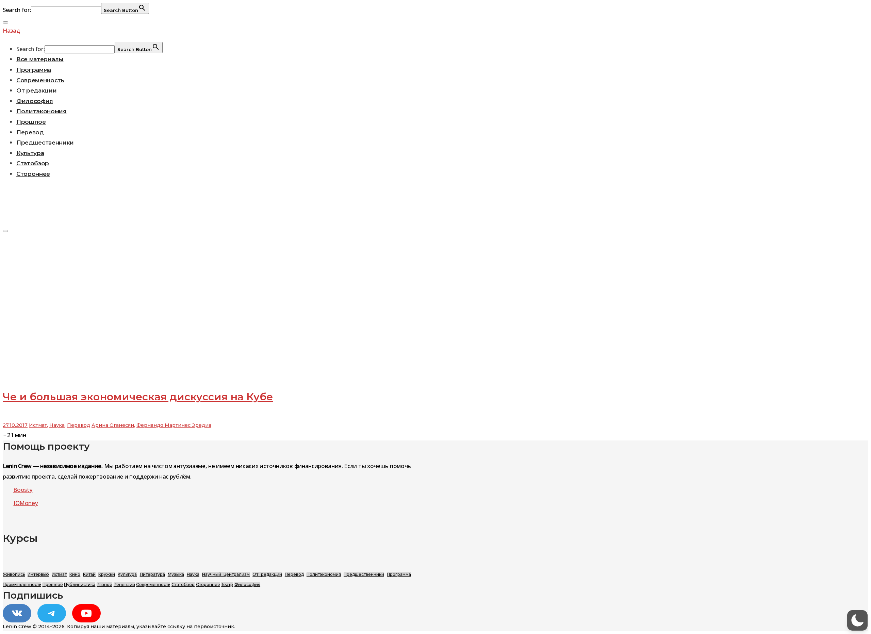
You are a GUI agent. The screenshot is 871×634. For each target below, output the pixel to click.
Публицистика (79, 584)
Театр (227, 584)
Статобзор (32, 163)
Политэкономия (41, 111)
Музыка (176, 574)
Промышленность (22, 584)
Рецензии (124, 584)
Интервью (38, 574)
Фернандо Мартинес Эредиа (173, 425)
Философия (34, 101)
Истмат (38, 425)
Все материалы (40, 59)
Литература (152, 574)
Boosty (23, 490)
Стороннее (33, 173)
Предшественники (45, 142)
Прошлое (31, 121)
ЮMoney (26, 503)
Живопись (14, 574)
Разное (104, 584)
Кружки (106, 574)
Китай (89, 574)
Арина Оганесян (113, 425)
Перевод (30, 132)
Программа (33, 69)
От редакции (36, 90)
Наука (57, 425)
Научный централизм (226, 574)
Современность (40, 80)
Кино (74, 574)
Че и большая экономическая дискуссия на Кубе (138, 396)
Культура (30, 153)
